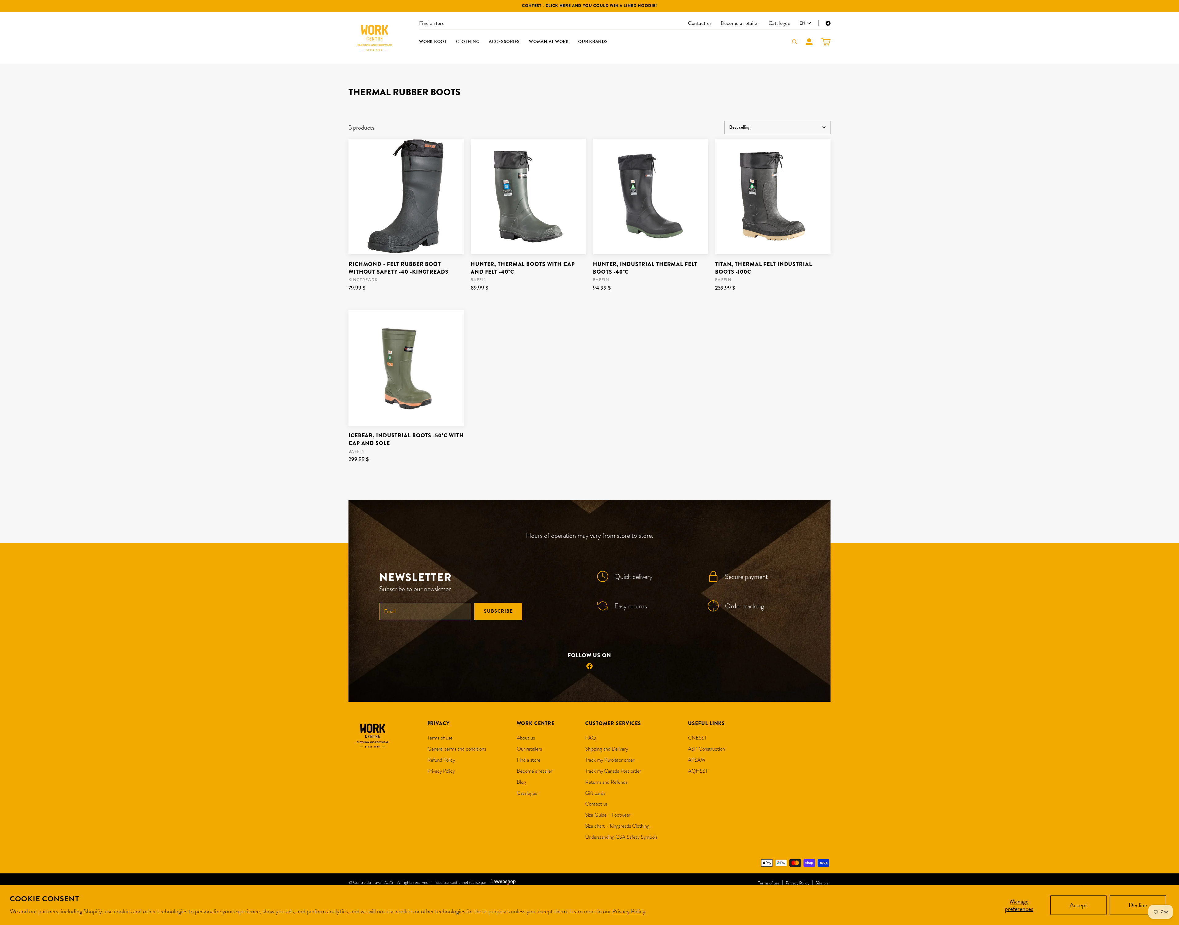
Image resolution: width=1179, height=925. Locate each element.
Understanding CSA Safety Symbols (621, 837)
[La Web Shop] (503, 882)
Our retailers (529, 748)
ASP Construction (706, 748)
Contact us (699, 23)
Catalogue (779, 23)
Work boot (433, 41)
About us (526, 737)
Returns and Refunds (606, 782)
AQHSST (698, 771)
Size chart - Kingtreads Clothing (617, 825)
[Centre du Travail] (374, 37)
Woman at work (549, 41)
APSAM (696, 759)
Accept (1078, 905)
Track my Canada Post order (613, 771)
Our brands (593, 41)
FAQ (590, 737)
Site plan (823, 883)
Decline (1138, 905)
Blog (521, 782)
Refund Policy (441, 759)
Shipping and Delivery (606, 748)
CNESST (697, 737)
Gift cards (595, 793)
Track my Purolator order (609, 759)
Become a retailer (740, 23)
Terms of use (440, 737)
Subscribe (498, 611)
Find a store (432, 23)
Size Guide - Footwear (607, 814)
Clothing (468, 41)
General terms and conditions (456, 748)
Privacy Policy (628, 911)
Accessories (504, 41)
